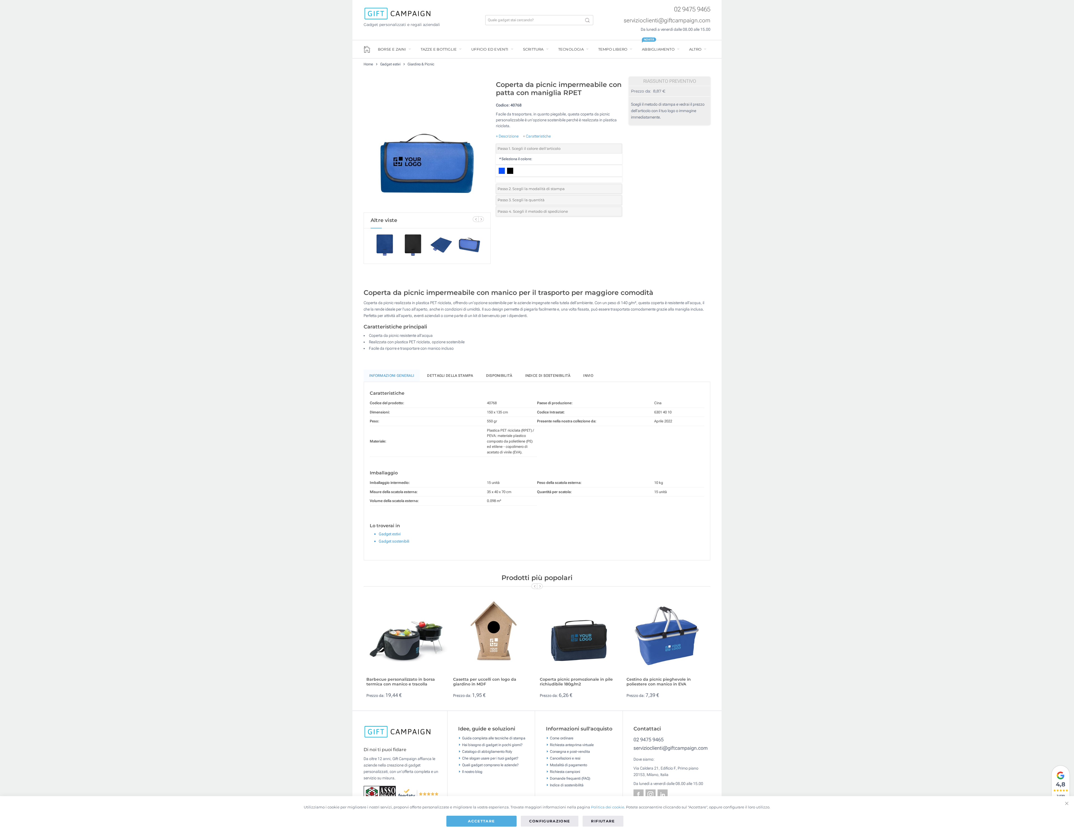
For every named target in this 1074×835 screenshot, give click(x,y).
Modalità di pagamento (568, 765)
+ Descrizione (507, 136)
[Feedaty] (418, 793)
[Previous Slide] (475, 219)
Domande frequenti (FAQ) (570, 778)
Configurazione (549, 821)
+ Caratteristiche (537, 136)
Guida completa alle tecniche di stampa (493, 738)
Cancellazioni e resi (565, 758)
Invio (588, 375)
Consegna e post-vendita (570, 751)
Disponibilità (499, 375)
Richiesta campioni (565, 772)
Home (368, 64)
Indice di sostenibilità (548, 375)
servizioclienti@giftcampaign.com (667, 20)
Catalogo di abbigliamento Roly (487, 751)
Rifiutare (603, 821)
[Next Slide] (481, 219)
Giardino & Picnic (421, 64)
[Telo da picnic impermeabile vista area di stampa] (427, 145)
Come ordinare (561, 738)
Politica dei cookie (607, 807)
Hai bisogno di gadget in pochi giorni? (492, 745)
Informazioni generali (391, 375)
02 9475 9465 (692, 9)
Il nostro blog (472, 772)
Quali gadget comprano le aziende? (490, 765)
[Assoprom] (381, 793)
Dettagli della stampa (450, 375)
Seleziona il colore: (515, 159)
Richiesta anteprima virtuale (572, 745)
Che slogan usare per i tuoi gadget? (490, 758)
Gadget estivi (390, 64)
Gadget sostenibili (394, 541)
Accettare (481, 821)
